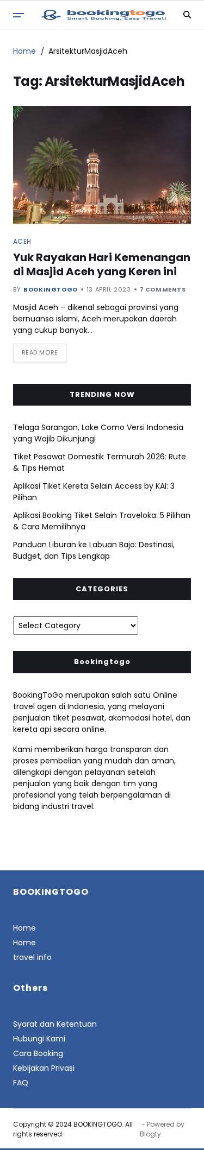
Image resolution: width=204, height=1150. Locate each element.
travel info (32, 957)
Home (24, 927)
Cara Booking (38, 1053)
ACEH (22, 241)
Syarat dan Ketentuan (55, 1024)
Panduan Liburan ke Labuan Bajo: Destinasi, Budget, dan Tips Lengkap (94, 550)
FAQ (20, 1082)
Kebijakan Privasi (44, 1068)
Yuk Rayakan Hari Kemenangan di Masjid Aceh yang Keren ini (101, 264)
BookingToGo (50, 289)
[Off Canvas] (18, 15)
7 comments (163, 289)
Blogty (150, 1134)
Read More (40, 352)
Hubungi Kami (39, 1038)
